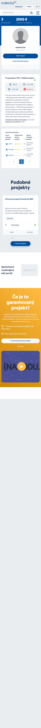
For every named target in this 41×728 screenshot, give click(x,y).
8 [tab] (26, 238)
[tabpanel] (20, 215)
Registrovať (18, 6)
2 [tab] (15, 238)
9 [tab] (28, 238)
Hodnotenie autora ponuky (19, 137)
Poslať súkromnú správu (20, 61)
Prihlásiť (29, 6)
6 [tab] (22, 238)
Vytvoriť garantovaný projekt (21, 341)
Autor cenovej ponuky (8, 137)
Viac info (10, 218)
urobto (10, 144)
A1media (11, 149)
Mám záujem (20, 56)
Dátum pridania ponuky (29, 137)
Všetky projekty (20, 243)
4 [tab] (19, 238)
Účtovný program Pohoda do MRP (19, 199)
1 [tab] (13, 238)
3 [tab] (17, 238)
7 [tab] (24, 238)
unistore (10, 155)
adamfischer (20, 48)
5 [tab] (20, 238)
